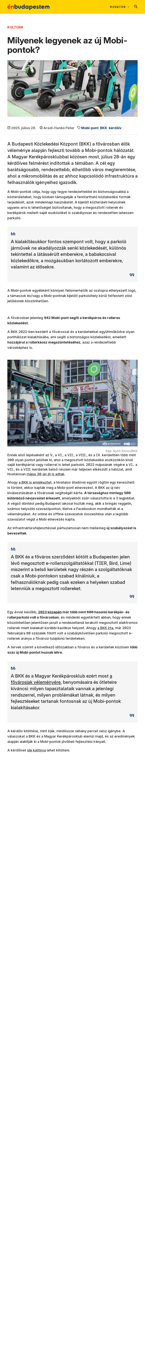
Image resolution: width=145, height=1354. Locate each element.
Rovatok (118, 6)
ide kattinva (36, 750)
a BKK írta (105, 628)
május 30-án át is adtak (45, 474)
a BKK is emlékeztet (35, 482)
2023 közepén (50, 612)
